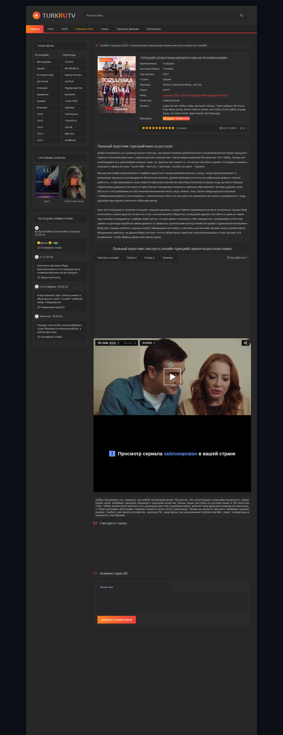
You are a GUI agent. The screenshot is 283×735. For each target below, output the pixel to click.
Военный (42, 107)
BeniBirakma (72, 68)
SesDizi (69, 61)
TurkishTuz (71, 120)
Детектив (42, 81)
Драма (41, 68)
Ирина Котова (73, 74)
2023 (40, 133)
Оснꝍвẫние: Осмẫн (51, 248)
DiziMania (70, 140)
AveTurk (69, 81)
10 (173, 128)
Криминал (43, 94)
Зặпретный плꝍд (50, 277)
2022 (40, 140)
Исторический (45, 74)
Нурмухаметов (73, 87)
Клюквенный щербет (53, 307)
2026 (40, 114)
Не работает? (238, 257)
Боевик (41, 101)
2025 (65, 28)
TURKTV (58, 15)
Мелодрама (44, 61)
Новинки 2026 (84, 28)
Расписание (154, 28)
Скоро (105, 28)
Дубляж (69, 107)
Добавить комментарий (116, 619)
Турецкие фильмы (127, 28)
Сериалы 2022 (171, 95)
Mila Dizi (69, 133)
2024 (51, 28)
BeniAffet (70, 94)
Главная (35, 28)
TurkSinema (71, 114)
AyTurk (68, 127)
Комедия (42, 87)
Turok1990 (71, 101)
